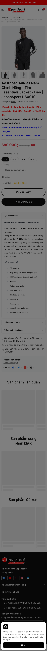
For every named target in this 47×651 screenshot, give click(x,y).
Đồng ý (24, 645)
